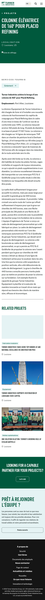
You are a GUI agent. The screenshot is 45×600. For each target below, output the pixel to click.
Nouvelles (22, 576)
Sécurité (22, 551)
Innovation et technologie (22, 584)
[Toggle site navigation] (41, 4)
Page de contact (22, 567)
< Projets (9, 13)
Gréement (8, 85)
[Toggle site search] (36, 4)
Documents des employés (22, 559)
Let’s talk (22, 479)
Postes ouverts (22, 530)
